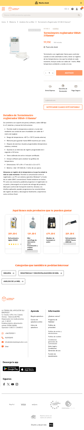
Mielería (7, 273)
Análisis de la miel (12, 281)
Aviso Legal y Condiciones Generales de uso (54, 348)
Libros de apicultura (34, 326)
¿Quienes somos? (54, 316)
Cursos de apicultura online (36, 321)
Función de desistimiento (52, 355)
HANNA (56, 29)
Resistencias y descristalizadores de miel (39, 273)
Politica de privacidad (51, 326)
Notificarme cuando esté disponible (63, 107)
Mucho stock (44, 3)
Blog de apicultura (37, 316)
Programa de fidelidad (52, 321)
